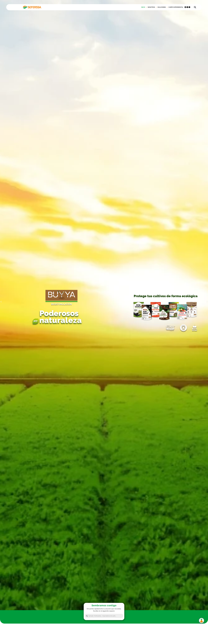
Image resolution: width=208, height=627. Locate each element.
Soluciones (162, 7)
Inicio (143, 7)
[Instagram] (187, 7)
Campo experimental (175, 7)
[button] (195, 7)
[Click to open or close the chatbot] (201, 620)
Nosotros (151, 7)
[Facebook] (185, 7)
